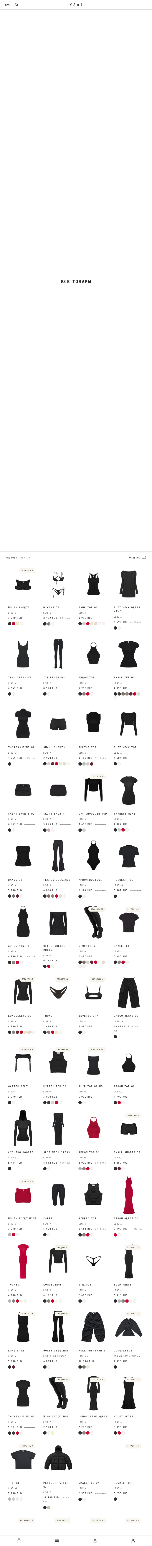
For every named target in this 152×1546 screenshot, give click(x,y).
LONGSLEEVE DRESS (93, 1416)
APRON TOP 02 (124, 1086)
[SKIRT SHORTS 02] (23, 790)
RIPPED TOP (87, 1218)
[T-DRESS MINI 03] (23, 1393)
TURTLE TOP (87, 747)
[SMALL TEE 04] (93, 1459)
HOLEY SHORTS (19, 607)
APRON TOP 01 (89, 1152)
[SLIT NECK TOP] (129, 724)
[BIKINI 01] (58, 584)
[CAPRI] (58, 1195)
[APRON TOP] (93, 654)
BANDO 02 (15, 879)
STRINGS (84, 1284)
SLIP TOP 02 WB (90, 1086)
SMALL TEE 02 (124, 677)
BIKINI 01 (51, 607)
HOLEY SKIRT (123, 1416)
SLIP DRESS (123, 1284)
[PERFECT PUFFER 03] (58, 1459)
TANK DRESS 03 (19, 677)
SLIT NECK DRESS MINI (127, 609)
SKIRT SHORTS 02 (21, 813)
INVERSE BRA (88, 1015)
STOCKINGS (86, 946)
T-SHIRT (14, 1482)
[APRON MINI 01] (23, 922)
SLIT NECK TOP (125, 747)
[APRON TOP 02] (129, 1063)
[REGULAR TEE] (129, 856)
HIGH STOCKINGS (56, 1416)
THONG (47, 1015)
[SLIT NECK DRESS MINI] (129, 584)
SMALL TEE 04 (89, 1482)
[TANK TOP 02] (93, 584)
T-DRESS (14, 1284)
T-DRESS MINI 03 (21, 1416)
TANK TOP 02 (88, 607)
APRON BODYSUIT (91, 879)
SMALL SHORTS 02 (127, 1152)
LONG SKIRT (17, 1350)
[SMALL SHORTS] (58, 724)
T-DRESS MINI (124, 813)
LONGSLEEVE (52, 1284)
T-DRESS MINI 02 (21, 747)
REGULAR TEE (123, 879)
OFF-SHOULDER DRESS (54, 948)
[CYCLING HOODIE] (23, 1129)
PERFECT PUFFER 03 (56, 1485)
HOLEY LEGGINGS (56, 1350)
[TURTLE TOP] (93, 724)
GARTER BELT (18, 1086)
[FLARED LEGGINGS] (58, 856)
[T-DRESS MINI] (129, 790)
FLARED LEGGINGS (56, 879)
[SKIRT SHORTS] (58, 790)
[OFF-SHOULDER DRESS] (58, 922)
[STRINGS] (93, 1261)
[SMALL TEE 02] (129, 654)
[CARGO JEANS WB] (129, 992)
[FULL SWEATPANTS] (93, 1327)
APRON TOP (86, 677)
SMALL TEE (122, 946)
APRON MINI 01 (19, 946)
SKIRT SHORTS (54, 813)
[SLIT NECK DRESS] (58, 1129)
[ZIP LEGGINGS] (58, 654)
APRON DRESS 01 (126, 1218)
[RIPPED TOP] (93, 1195)
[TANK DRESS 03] (23, 654)
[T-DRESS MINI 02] (23, 724)
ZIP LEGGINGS (54, 677)
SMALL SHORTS (54, 747)
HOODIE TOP (123, 1482)
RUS (8, 5)
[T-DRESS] (23, 1261)
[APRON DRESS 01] (129, 1195)
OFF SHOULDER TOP (92, 813)
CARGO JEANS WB (126, 1015)
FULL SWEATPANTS (92, 1350)
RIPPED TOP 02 (54, 1086)
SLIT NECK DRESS (56, 1152)
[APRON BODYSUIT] (93, 856)
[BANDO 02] (23, 856)
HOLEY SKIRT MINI (22, 1218)
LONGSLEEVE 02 (20, 1015)
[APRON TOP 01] (93, 1129)
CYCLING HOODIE (20, 1152)
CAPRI (47, 1218)
